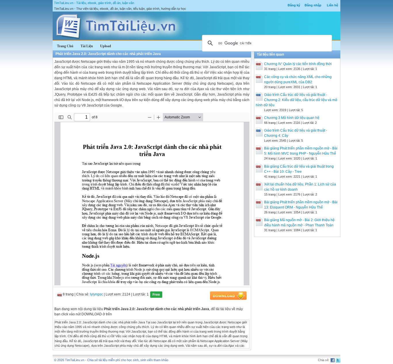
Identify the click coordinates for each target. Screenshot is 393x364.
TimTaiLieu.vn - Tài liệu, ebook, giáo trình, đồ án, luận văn (94, 3)
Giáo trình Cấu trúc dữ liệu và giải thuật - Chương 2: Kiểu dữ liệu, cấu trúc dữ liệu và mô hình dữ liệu (296, 100)
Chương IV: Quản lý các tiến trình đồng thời (298, 64)
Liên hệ (332, 5)
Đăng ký (294, 5)
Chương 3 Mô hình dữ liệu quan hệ (291, 118)
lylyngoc (96, 294)
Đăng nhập (313, 5)
